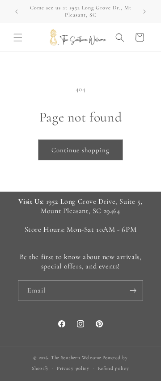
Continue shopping (80, 150)
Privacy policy (73, 368)
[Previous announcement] (16, 11)
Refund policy (113, 368)
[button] (18, 37)
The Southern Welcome (76, 357)
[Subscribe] (133, 290)
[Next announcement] (144, 11)
